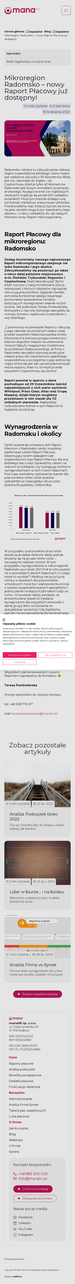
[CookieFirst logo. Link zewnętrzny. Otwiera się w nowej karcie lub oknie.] (4, 620)
